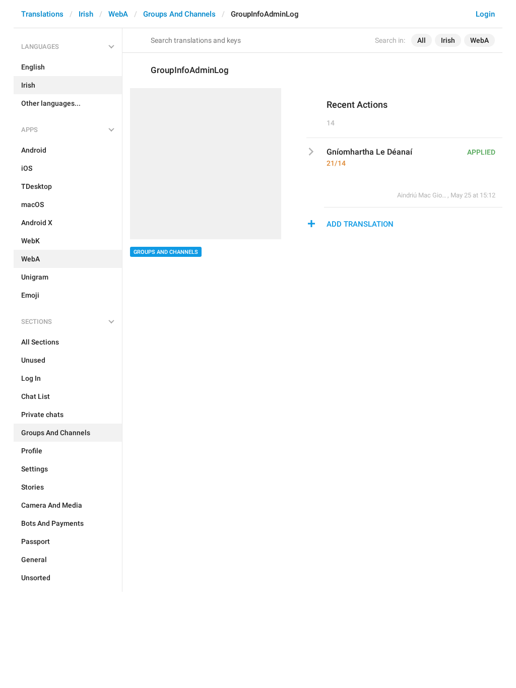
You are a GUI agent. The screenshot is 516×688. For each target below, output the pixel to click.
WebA (118, 14)
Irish (86, 14)
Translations (42, 14)
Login (485, 14)
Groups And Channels (179, 14)
